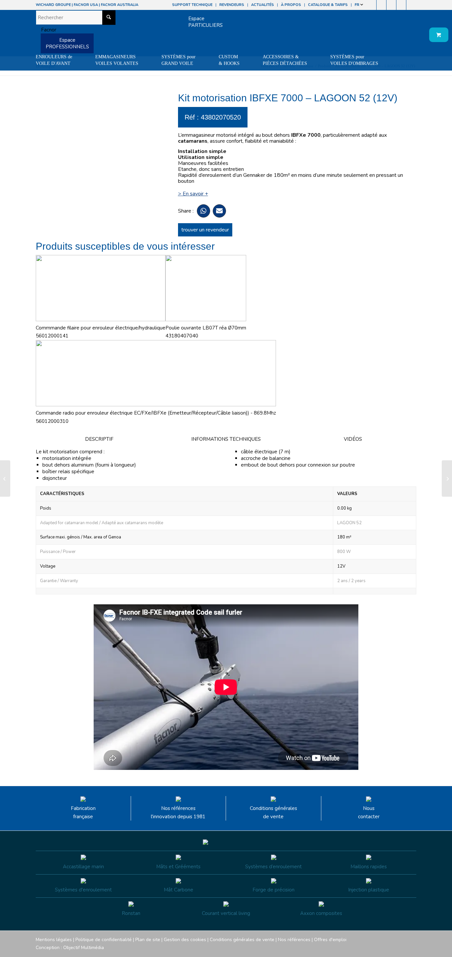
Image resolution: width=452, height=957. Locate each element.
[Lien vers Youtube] (391, 5)
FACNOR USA (86, 4)
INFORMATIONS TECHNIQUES (226, 439)
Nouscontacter (369, 812)
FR (357, 4)
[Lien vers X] (401, 5)
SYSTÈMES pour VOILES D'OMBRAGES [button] (354, 60)
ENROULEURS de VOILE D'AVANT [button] (54, 60)
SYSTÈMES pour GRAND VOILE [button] (178, 60)
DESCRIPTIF (99, 439)
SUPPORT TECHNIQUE (192, 4)
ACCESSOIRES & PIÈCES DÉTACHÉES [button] (285, 60)
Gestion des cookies (185, 939)
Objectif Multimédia (83, 947)
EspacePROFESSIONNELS (67, 43)
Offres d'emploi (330, 939)
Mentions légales (54, 939)
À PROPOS (291, 4)
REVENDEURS (231, 4)
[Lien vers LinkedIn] (411, 5)
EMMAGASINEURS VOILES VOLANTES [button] (116, 60)
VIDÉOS (353, 439)
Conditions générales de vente (273, 812)
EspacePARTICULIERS (205, 21)
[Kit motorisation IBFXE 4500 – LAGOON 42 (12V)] (5, 478)
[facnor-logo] (46, 29)
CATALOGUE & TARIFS (328, 4)
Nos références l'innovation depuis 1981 (178, 812)
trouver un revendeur (205, 229)
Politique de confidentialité (103, 939)
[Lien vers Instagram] (381, 5)
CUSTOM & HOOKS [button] (229, 60)
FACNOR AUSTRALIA (119, 4)
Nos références (294, 939)
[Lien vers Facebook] (371, 5)
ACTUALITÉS (262, 4)
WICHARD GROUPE (53, 4)
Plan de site (147, 939)
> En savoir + (193, 193)
